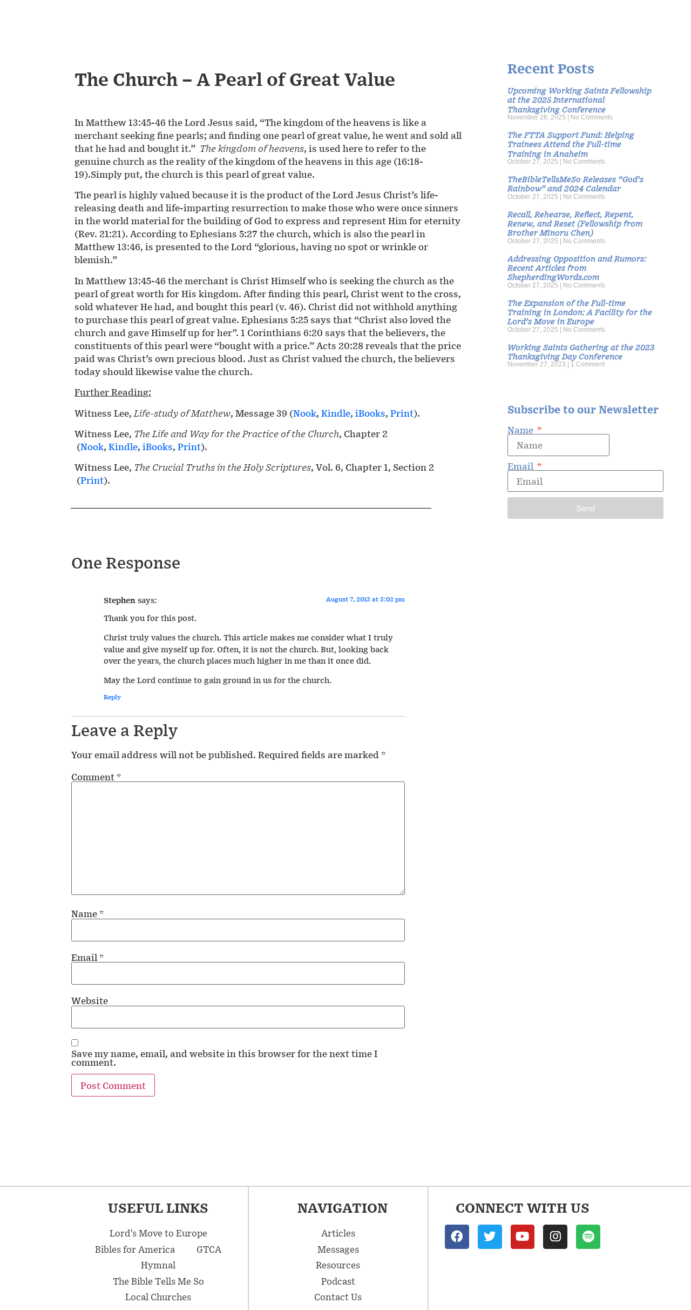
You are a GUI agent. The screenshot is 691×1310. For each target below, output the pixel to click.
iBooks (370, 412)
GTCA (209, 1248)
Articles (338, 1232)
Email (87, 957)
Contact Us (338, 1296)
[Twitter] (490, 1237)
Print (402, 412)
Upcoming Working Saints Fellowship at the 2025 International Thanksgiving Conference (579, 99)
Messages (338, 1248)
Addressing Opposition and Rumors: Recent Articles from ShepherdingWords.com (576, 267)
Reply (112, 696)
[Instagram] (555, 1237)
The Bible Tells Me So (158, 1280)
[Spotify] (588, 1237)
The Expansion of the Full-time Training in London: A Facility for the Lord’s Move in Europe (579, 312)
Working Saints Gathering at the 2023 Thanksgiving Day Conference (580, 351)
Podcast (338, 1280)
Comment (96, 776)
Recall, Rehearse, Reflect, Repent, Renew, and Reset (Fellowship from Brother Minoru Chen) (574, 223)
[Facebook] (457, 1237)
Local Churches (158, 1296)
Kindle (335, 412)
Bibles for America (135, 1248)
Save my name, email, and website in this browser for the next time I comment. (224, 1057)
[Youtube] (523, 1237)
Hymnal (158, 1264)
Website (89, 1000)
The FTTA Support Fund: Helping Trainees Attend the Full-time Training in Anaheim (570, 144)
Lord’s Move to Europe (158, 1232)
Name (87, 913)
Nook (304, 412)
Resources (338, 1264)
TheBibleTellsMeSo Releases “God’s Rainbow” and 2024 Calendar (575, 183)
